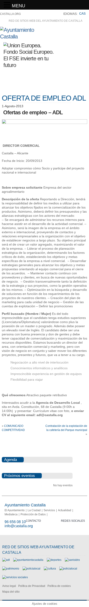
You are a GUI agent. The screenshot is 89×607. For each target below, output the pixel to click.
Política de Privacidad (31, 586)
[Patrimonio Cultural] (10, 568)
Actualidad (64, 510)
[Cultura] (50, 568)
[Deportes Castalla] (54, 560)
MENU (18, 5)
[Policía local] (31, 568)
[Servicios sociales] (15, 577)
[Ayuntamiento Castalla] (25, 36)
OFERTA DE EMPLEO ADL (44, 98)
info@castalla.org (19, 526)
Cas (82, 13)
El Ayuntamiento (15, 510)
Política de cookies (59, 586)
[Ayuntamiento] (28, 560)
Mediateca (11, 514)
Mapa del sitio (11, 591)
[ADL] (6, 560)
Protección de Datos (33, 514)
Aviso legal (9, 586)
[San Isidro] (72, 560)
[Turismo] (68, 568)
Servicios (49, 510)
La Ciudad (34, 510)
